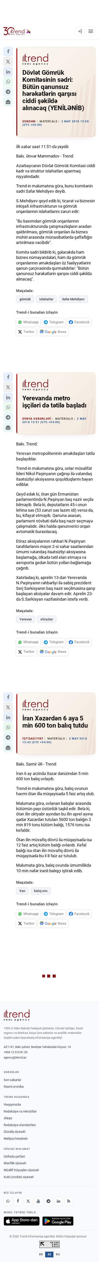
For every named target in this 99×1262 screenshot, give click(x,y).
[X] (28, 1201)
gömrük (25, 299)
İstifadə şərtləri (14, 1156)
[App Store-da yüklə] (22, 1221)
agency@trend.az (15, 1057)
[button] (8, 51)
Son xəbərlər (12, 1080)
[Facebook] (18, 1201)
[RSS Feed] (68, 1201)
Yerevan (26, 619)
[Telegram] (48, 1201)
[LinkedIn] (58, 1201)
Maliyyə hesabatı (16, 1138)
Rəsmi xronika (14, 1086)
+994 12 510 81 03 (15, 1052)
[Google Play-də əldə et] (57, 1221)
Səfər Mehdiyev (73, 299)
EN (41, 1254)
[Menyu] (91, 31)
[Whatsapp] (8, 1201)
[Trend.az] (17, 31)
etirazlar (47, 619)
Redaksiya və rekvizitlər (20, 1111)
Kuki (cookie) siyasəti (19, 1177)
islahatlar (46, 299)
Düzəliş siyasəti (14, 1131)
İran (22, 891)
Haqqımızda (12, 1104)
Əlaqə (8, 1118)
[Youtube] (38, 1201)
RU (58, 1254)
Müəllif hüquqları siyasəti (21, 1170)
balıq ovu (40, 891)
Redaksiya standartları (20, 1125)
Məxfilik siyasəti (15, 1163)
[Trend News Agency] (16, 1015)
